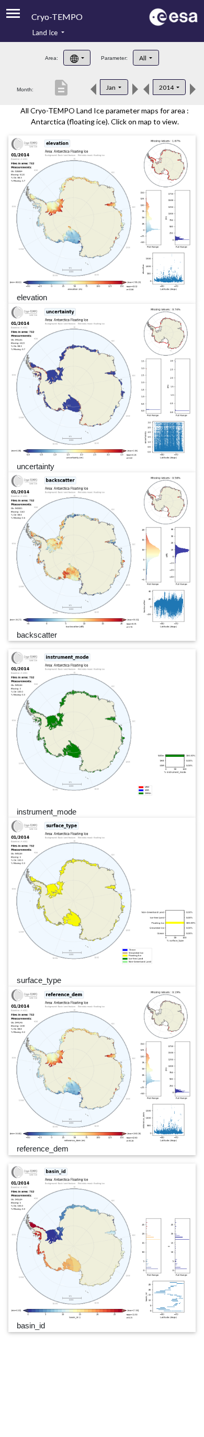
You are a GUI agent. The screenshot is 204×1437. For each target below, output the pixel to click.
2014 (167, 87)
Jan (111, 87)
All (143, 58)
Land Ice (45, 32)
